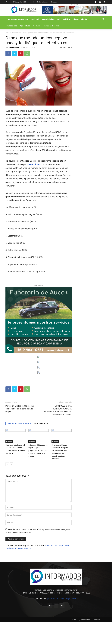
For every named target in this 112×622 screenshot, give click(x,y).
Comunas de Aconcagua (17, 19)
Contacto (54, 2)
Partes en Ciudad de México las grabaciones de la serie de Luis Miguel (19, 409)
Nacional (35, 19)
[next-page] (11, 464)
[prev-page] (7, 464)
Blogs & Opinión (80, 19)
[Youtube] (104, 2)
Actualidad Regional (51, 19)
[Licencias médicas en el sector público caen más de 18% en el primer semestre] (15, 436)
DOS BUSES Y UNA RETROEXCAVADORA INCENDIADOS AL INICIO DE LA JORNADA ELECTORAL (58, 410)
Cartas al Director (51, 26)
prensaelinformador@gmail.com (62, 598)
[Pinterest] (20, 53)
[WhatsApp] (27, 53)
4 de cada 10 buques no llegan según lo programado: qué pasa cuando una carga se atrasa (38, 450)
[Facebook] (95, 2)
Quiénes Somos (42, 2)
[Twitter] (100, 2)
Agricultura (25, 26)
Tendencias (12, 26)
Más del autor (41, 423)
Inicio (33, 2)
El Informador (14, 47)
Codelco (36, 26)
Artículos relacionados (19, 423)
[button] (103, 19)
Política (66, 19)
